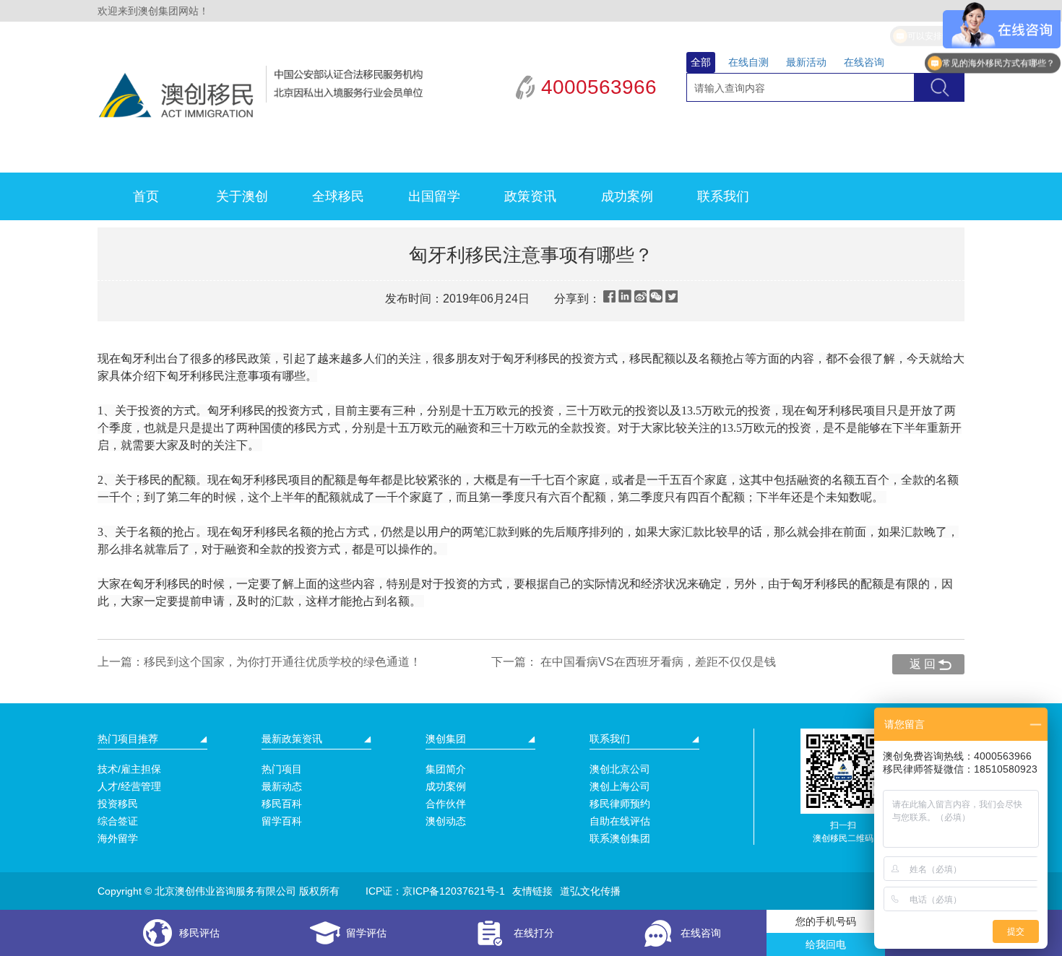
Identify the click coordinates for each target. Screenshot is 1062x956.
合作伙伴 (446, 803)
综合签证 (118, 821)
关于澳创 (242, 196)
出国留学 (434, 196)
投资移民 (118, 803)
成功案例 (627, 196)
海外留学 (118, 838)
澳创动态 (446, 821)
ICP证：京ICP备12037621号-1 (435, 891)
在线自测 (748, 62)
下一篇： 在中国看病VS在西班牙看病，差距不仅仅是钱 (633, 662)
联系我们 (723, 196)
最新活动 (806, 62)
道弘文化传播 (590, 891)
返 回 (923, 664)
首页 (146, 196)
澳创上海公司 (620, 786)
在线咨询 (864, 62)
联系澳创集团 (620, 838)
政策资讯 (530, 196)
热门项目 (282, 769)
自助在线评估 (620, 821)
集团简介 (446, 769)
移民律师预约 (620, 803)
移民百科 (282, 803)
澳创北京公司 (620, 769)
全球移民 (338, 196)
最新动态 (282, 786)
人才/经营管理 (129, 786)
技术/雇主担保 (129, 769)
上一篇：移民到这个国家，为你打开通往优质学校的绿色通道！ (259, 662)
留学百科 (282, 821)
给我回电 (826, 944)
